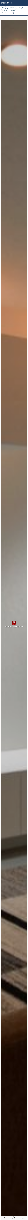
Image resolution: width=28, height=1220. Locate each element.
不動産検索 (12, 10)
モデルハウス (11, 7)
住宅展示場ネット (5, 3)
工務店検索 (4, 10)
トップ (3, 7)
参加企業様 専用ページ (7, 13)
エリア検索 (18, 7)
